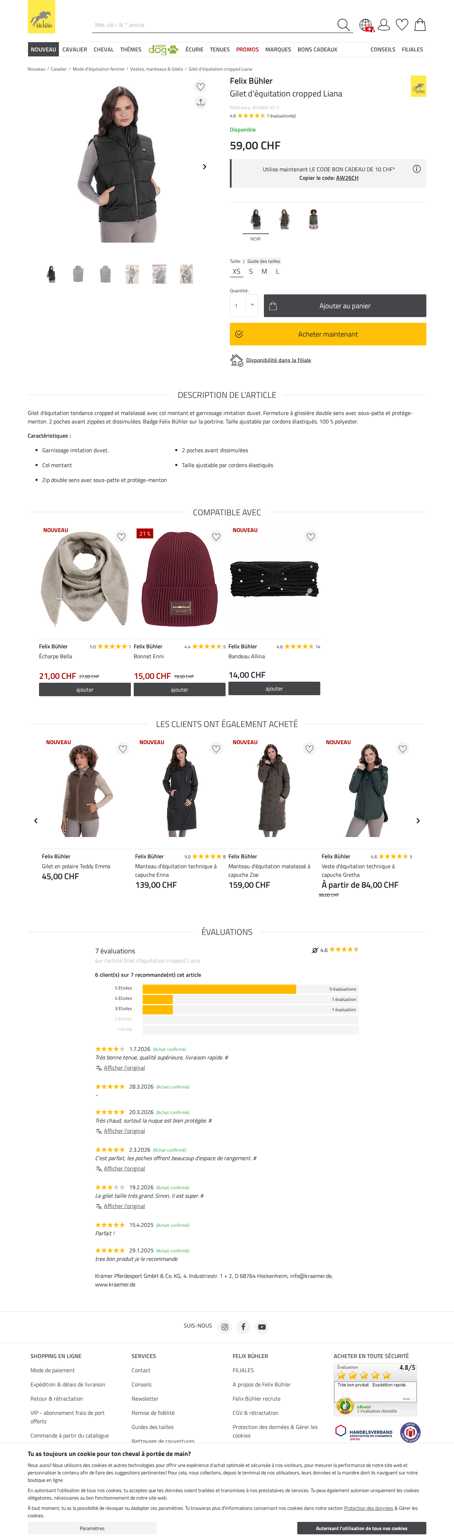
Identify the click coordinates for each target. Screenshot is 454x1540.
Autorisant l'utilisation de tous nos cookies (362, 1528)
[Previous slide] (33, 166)
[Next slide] (204, 166)
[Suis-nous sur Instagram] (225, 1327)
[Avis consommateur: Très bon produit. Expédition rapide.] (375, 1389)
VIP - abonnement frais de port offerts (68, 1416)
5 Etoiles (123, 988)
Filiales (412, 49)
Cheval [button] (104, 49)
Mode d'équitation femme (98, 68)
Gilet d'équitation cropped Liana (220, 68)
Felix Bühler (250, 1356)
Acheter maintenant (328, 333)
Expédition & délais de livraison (68, 1384)
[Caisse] (420, 23)
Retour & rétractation (57, 1398)
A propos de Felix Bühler (262, 1384)
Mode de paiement (53, 1370)
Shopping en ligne (56, 1356)
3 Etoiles (123, 1008)
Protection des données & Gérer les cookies (275, 1431)
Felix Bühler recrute (257, 1398)
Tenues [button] (220, 49)
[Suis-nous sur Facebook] (243, 1327)
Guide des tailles (264, 261)
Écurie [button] (195, 49)
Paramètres (92, 1528)
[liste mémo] (402, 23)
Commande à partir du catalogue (70, 1435)
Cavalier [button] (74, 49)
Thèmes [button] (131, 49)
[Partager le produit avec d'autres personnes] (200, 102)
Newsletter (145, 1398)
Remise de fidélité (153, 1412)
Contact (141, 1370)
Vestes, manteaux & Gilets (156, 68)
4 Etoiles (123, 998)
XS (236, 271)
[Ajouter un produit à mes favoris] (200, 86)
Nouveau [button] (43, 49)
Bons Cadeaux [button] (317, 49)
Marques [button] (278, 49)
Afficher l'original (124, 1067)
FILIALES (243, 1370)
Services (144, 1356)
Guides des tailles (152, 1427)
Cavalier (59, 68)
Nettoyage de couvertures (163, 1441)
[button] (163, 49)
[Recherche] (345, 25)
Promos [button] (247, 49)
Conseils (141, 1384)
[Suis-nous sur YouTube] (262, 1327)
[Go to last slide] (36, 820)
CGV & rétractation (255, 1412)
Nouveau (36, 68)
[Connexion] (384, 23)
